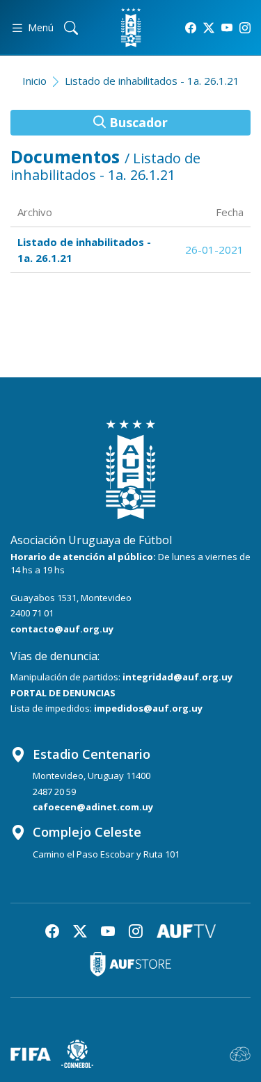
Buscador (137, 122)
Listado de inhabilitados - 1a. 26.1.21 (152, 81)
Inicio (34, 81)
